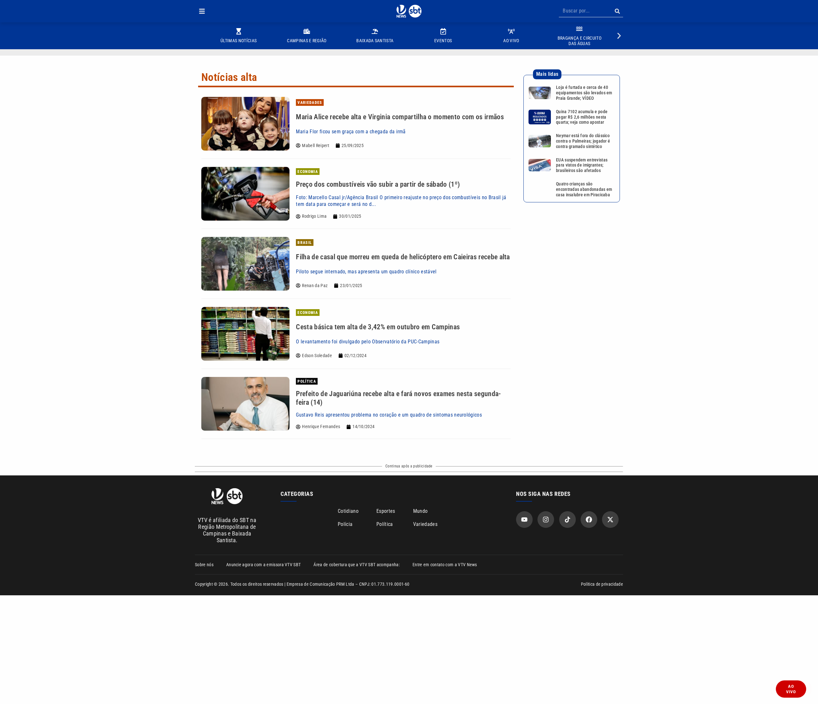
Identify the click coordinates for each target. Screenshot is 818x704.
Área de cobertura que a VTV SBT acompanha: (356, 564)
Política (384, 524)
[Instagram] (545, 519)
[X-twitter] (610, 519)
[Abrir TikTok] (567, 519)
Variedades (425, 524)
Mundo (420, 511)
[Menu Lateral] (202, 11)
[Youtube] (524, 519)
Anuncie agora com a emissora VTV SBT (263, 564)
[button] (202, 11)
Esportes (385, 511)
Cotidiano (348, 511)
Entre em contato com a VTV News (445, 564)
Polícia (345, 524)
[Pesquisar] (617, 11)
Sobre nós (204, 564)
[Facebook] (589, 519)
